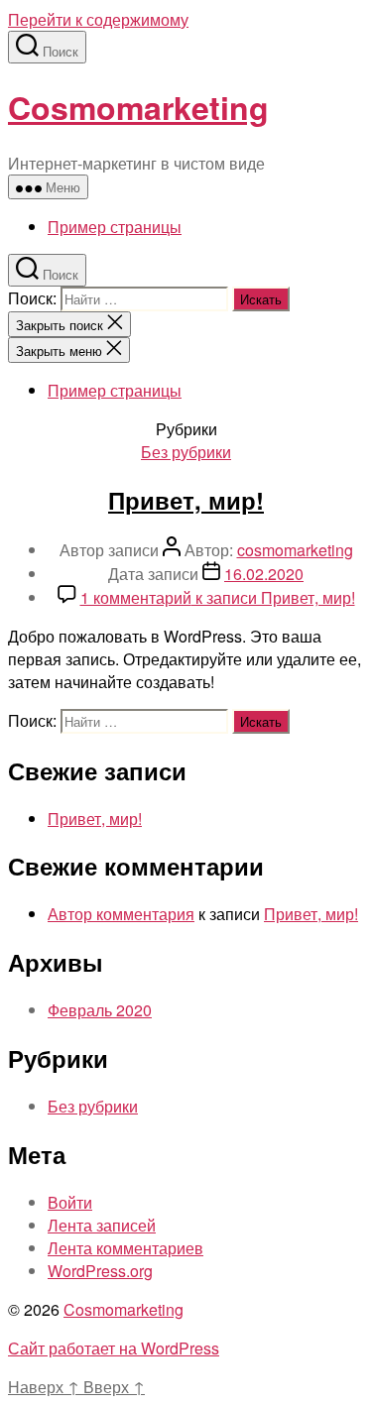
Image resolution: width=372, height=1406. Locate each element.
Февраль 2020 (100, 1009)
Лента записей (102, 1225)
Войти (70, 1202)
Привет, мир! (186, 500)
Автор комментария (121, 913)
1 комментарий (217, 597)
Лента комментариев (125, 1247)
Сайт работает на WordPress (113, 1348)
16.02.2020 (264, 573)
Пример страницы (115, 226)
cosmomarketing (295, 549)
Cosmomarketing (138, 107)
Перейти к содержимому (98, 19)
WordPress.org (100, 1270)
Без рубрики (186, 451)
